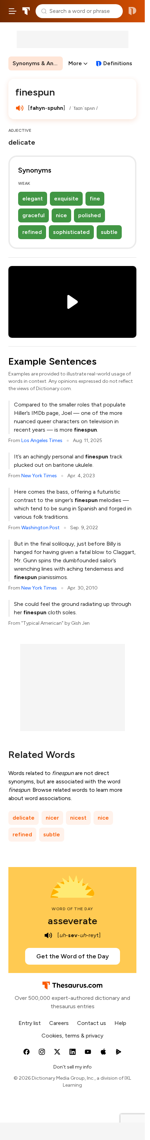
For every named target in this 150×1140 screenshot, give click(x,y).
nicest (78, 817)
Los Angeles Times (41, 440)
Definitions (117, 63)
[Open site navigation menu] (12, 11)
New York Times (39, 476)
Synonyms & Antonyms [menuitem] (38, 63)
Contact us (91, 1023)
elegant (32, 198)
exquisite (66, 198)
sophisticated (71, 232)
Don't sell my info (72, 1067)
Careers (59, 1023)
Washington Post (40, 528)
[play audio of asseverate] (48, 935)
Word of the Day (72, 908)
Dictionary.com (132, 11)
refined (32, 232)
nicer (52, 817)
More (75, 63)
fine (95, 198)
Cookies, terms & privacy (72, 1035)
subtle (109, 232)
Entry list (29, 1023)
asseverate (72, 921)
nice (61, 215)
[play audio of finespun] (19, 108)
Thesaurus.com (26, 11)
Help (120, 1023)
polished (89, 215)
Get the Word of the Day (72, 956)
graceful (33, 215)
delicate (24, 817)
